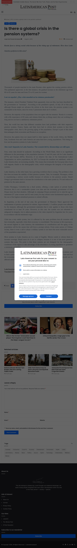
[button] (38, 274)
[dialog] (38, 274)
